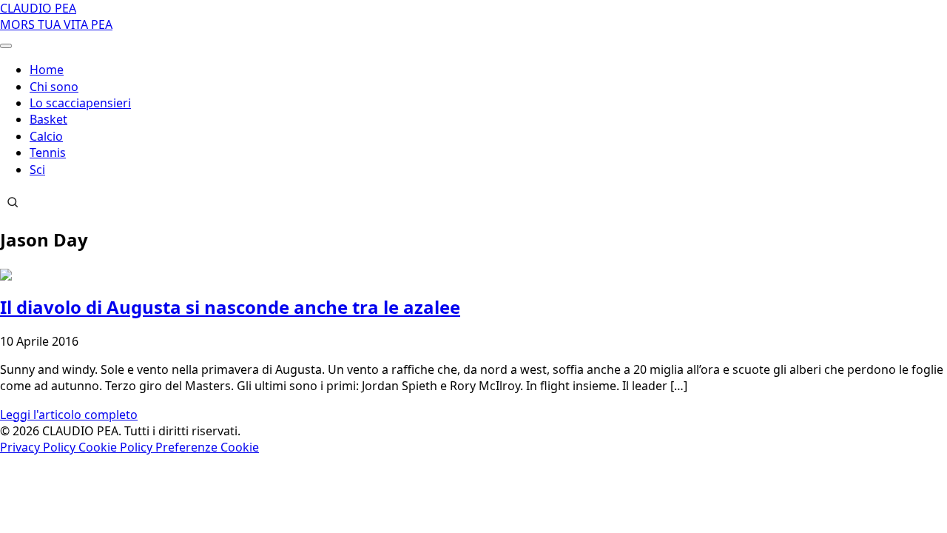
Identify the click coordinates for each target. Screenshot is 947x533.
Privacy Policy (39, 447)
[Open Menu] (6, 46)
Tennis (48, 152)
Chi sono (54, 86)
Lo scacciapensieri (80, 103)
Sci (37, 169)
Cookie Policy (116, 447)
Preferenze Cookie (207, 447)
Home (47, 69)
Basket (48, 119)
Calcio (46, 136)
